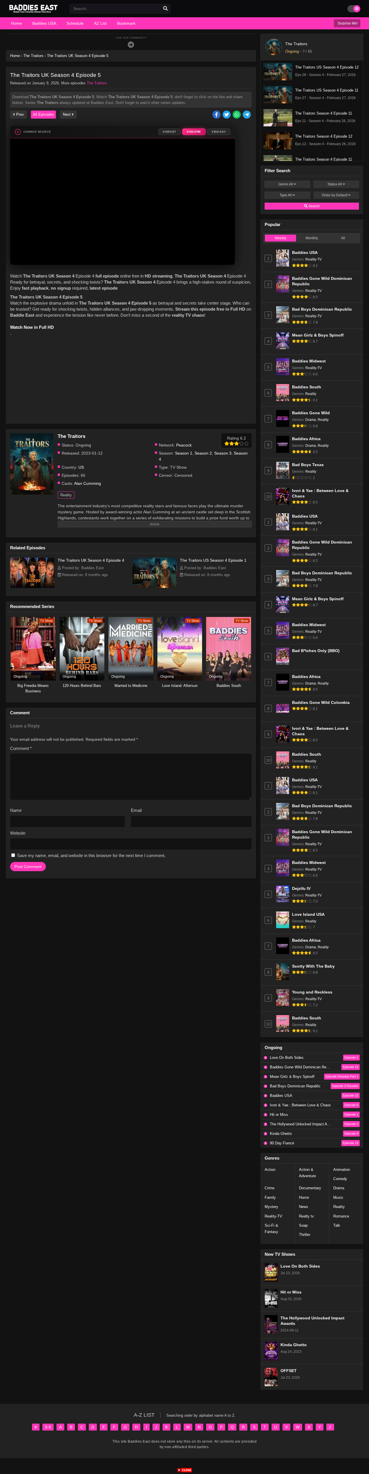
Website (17, 833)
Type (286, 195)
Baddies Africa (306, 439)
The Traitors (97, 83)
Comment (21, 748)
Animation (341, 1169)
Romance (341, 1216)
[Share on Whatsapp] (237, 115)
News (303, 1207)
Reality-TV (313, 259)
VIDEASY (219, 131)
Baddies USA (305, 252)
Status (334, 184)
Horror (304, 1197)
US (81, 467)
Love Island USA (308, 914)
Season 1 (183, 453)
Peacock (184, 445)
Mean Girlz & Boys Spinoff (318, 335)
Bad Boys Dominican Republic (322, 309)
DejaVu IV (301, 888)
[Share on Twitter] (227, 115)
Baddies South (306, 387)
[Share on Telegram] (247, 115)
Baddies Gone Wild (311, 413)
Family (270, 1197)
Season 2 (203, 453)
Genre (285, 184)
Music (338, 1197)
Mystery (271, 1207)
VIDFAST (169, 131)
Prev (19, 114)
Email (136, 810)
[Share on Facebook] (216, 115)
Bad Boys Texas (308, 465)
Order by (334, 195)
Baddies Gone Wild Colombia (321, 702)
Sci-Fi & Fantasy (271, 1228)
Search (314, 206)
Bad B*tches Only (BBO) (316, 651)
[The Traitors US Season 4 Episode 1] (154, 586)
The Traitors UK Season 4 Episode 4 (91, 560)
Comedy (340, 1179)
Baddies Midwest (309, 361)
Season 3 (222, 453)
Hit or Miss (291, 1292)
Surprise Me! (347, 23)
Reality (66, 495)
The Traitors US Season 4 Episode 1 (213, 560)
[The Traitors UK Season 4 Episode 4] (32, 586)
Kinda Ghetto (293, 1345)
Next (67, 114)
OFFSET (288, 1371)
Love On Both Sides (300, 1266)
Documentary (310, 1188)
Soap (303, 1225)
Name (16, 810)
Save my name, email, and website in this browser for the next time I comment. (91, 855)
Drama (310, 420)
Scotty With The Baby (313, 966)
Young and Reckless (312, 992)
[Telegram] (131, 44)
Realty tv (306, 1216)
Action (270, 1169)
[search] (165, 9)
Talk (336, 1225)
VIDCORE (194, 131)
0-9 (48, 1427)
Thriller (304, 1234)
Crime (269, 1188)
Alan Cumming (87, 483)
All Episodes (43, 114)
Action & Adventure (307, 1172)
